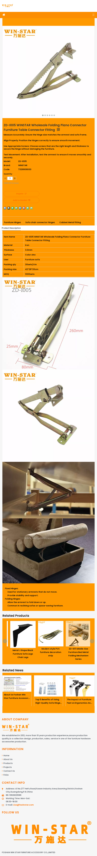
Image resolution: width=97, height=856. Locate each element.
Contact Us (9, 771)
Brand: (7, 165)
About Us (8, 759)
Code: (7, 169)
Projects (7, 767)
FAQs (6, 775)
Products (8, 763)
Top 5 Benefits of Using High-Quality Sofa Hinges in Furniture (48, 701)
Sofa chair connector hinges (40, 222)
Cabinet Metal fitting (70, 222)
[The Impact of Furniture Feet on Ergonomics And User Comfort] (80, 686)
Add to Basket (20, 200)
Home (6, 755)
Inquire (19, 193)
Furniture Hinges (12, 222)
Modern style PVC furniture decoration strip (48, 652)
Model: (7, 161)
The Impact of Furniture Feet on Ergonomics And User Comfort (79, 701)
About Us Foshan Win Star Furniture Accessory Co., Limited (17, 696)
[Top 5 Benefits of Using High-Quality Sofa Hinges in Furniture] (48, 686)
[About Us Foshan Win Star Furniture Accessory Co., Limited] (17, 683)
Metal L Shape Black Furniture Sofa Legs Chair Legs (20, 654)
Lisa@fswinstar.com (23, 805)
